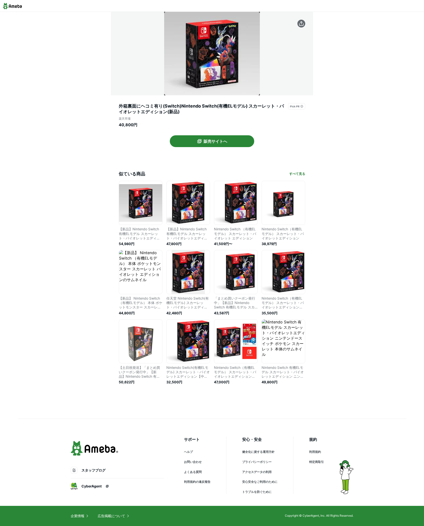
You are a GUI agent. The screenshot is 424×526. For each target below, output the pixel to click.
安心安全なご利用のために (260, 482)
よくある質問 (193, 472)
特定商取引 (316, 462)
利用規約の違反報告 (197, 482)
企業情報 (77, 516)
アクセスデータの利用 (257, 472)
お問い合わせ (193, 462)
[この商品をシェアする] (301, 24)
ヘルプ (188, 452)
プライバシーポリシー (257, 462)
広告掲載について (111, 516)
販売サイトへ (215, 141)
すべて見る (297, 174)
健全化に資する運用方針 (258, 452)
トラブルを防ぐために (257, 492)
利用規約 (315, 452)
